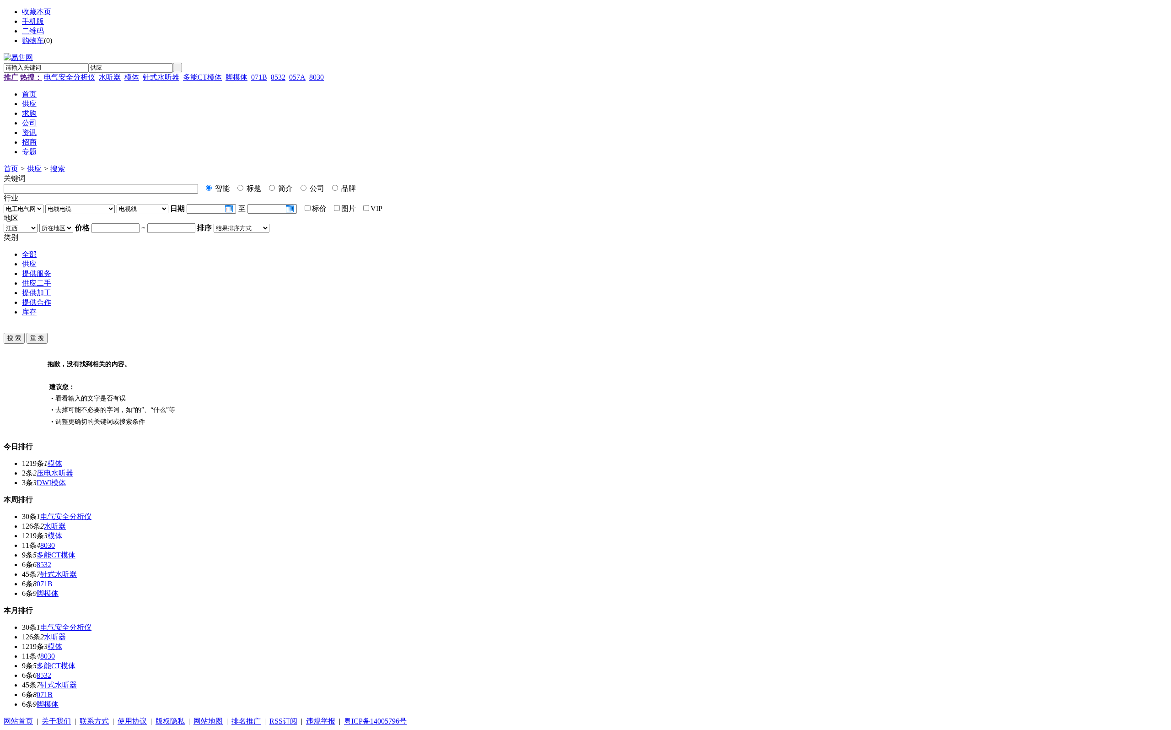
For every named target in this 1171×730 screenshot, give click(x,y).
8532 (278, 77)
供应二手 (36, 283)
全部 (29, 254)
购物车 (33, 40)
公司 (316, 188)
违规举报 (320, 721)
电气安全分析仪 (69, 77)
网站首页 (18, 721)
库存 (29, 312)
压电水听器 (55, 473)
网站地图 (208, 721)
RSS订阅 (283, 721)
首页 (11, 169)
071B (259, 77)
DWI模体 (51, 483)
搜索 (57, 169)
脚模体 (236, 77)
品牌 (347, 188)
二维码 (33, 31)
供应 (34, 169)
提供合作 (36, 302)
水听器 (110, 77)
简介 (284, 188)
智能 (221, 188)
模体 (131, 77)
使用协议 (132, 721)
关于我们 (56, 721)
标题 (253, 188)
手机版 (33, 21)
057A (297, 77)
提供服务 (36, 273)
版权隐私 (170, 721)
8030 (316, 77)
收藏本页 (36, 12)
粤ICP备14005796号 (375, 721)
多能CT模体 (202, 77)
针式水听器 (161, 77)
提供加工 (36, 293)
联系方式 (94, 721)
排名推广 (246, 721)
